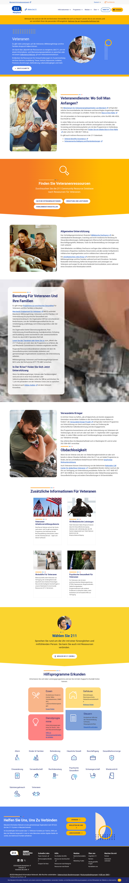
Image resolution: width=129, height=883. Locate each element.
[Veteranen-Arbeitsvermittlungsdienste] (47, 507)
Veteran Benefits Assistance (75, 139)
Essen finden (50, 709)
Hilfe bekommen (63, 10)
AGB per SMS (104, 875)
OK (119, 880)
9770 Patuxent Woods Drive (21, 865)
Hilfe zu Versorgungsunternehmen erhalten (53, 735)
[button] (100, 2)
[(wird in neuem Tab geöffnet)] (22, 853)
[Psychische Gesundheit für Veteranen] (81, 560)
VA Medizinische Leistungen (81, 522)
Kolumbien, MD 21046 (21, 869)
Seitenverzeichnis (17, 877)
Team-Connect (42, 856)
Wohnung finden (88, 705)
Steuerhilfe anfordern (91, 727)
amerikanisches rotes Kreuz (74, 257)
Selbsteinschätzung (27, 55)
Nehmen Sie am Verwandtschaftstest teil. (84, 21)
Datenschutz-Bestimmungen (68, 875)
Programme (77, 10)
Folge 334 (21, 867)
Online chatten (29, 385)
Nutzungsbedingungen (89, 875)
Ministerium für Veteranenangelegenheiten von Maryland (84, 108)
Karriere (90, 859)
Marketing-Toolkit (79, 861)
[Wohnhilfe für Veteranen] (47, 560)
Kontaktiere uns (93, 866)
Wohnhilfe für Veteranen (46, 574)
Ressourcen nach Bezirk (62, 866)
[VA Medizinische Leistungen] (81, 507)
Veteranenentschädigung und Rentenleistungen (82, 141)
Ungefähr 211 (92, 856)
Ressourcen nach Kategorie (63, 863)
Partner (106, 856)
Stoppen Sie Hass (43, 863)
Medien (87, 10)
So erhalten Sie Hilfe (61, 856)
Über (95, 10)
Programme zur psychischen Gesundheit (38, 306)
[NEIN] (127, 880)
